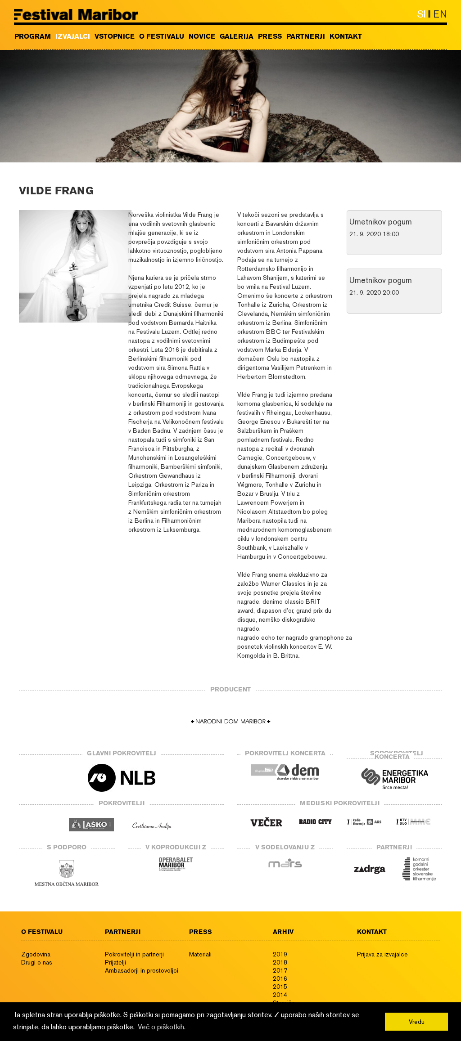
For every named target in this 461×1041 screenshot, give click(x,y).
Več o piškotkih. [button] (161, 1027)
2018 (280, 962)
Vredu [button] (417, 1021)
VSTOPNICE (115, 36)
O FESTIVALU (161, 36)
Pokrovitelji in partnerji (134, 954)
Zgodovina (35, 954)
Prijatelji (115, 962)
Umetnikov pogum (380, 221)
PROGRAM (32, 36)
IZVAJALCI (72, 36)
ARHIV (283, 931)
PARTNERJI (305, 36)
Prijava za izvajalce (382, 954)
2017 (280, 970)
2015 (280, 986)
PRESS (270, 36)
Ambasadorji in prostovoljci (141, 970)
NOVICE (202, 36)
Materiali (200, 954)
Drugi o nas (36, 962)
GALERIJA (236, 36)
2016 (280, 978)
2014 (280, 994)
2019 (280, 954)
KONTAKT (346, 36)
